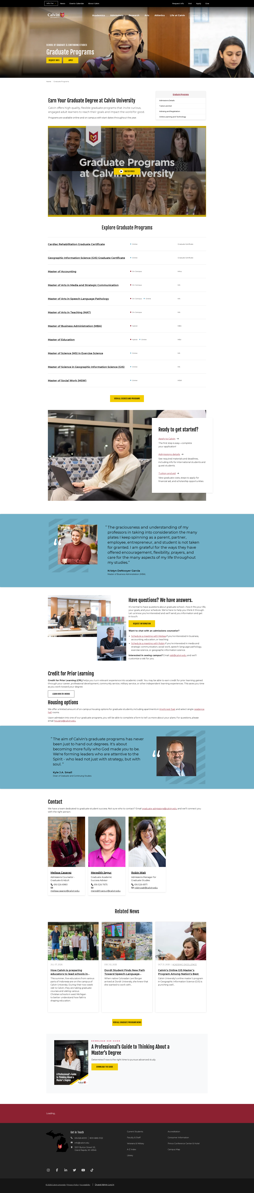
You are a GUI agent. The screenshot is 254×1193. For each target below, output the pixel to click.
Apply (198, 3)
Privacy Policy (73, 1185)
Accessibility (85, 1185)
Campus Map (174, 1149)
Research (134, 15)
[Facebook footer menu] (57, 1170)
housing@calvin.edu (65, 721)
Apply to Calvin (166, 438)
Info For (50, 3)
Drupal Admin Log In (104, 1184)
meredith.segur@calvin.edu (106, 891)
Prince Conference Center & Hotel (183, 1143)
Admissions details (169, 454)
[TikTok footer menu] (92, 1170)
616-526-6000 (81, 1138)
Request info (54, 60)
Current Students (135, 1131)
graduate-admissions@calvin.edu (159, 808)
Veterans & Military (135, 1143)
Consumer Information (178, 1137)
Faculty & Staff (133, 1137)
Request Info (178, 3)
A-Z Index (131, 1149)
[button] (198, 15)
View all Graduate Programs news (127, 1022)
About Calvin (93, 3)
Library (130, 1155)
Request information (142, 623)
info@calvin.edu (82, 1143)
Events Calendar (76, 3)
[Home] (58, 12)
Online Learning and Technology (172, 117)
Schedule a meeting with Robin (148, 643)
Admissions (116, 15)
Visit (190, 3)
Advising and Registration (169, 111)
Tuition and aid (167, 473)
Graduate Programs (181, 94)
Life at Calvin (177, 15)
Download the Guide (104, 1067)
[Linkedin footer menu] (66, 1170)
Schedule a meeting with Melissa (148, 636)
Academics (98, 15)
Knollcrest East (167, 709)
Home (48, 81)
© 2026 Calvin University (56, 1185)
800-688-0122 (96, 1138)
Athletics (160, 15)
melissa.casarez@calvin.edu (65, 891)
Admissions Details (166, 101)
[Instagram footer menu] (48, 1170)
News (62, 3)
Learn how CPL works (61, 694)
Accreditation (174, 1131)
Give (207, 3)
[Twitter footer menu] (74, 1170)
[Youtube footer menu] (83, 1170)
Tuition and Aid (165, 106)
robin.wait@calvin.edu (146, 888)
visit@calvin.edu (178, 655)
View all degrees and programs (127, 398)
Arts (147, 15)
